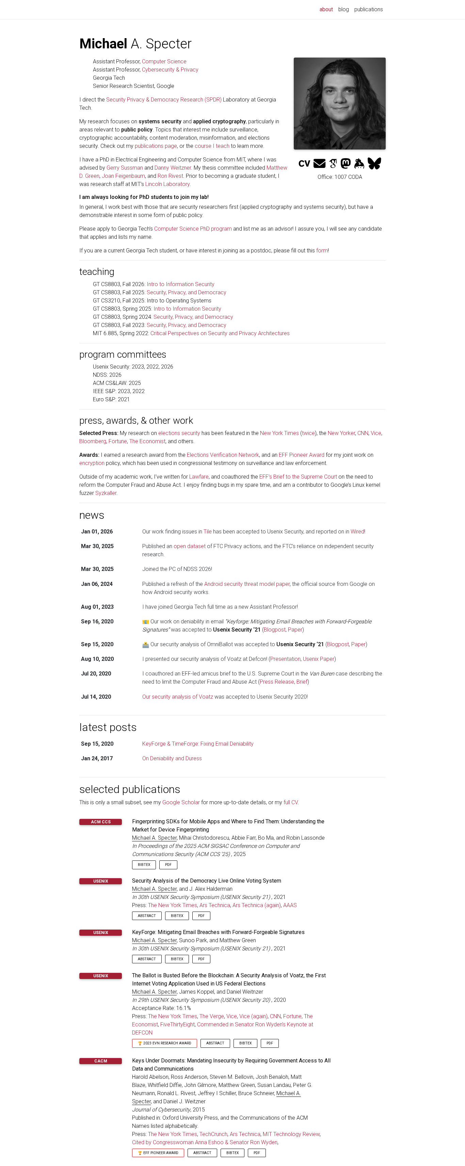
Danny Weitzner (173, 168)
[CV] (304, 164)
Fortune (118, 441)
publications (368, 9)
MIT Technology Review (291, 1134)
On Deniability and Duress (172, 758)
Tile (208, 531)
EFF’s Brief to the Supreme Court (298, 476)
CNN (362, 433)
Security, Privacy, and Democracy (186, 292)
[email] (319, 164)
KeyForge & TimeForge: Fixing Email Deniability (198, 744)
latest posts (108, 727)
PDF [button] (168, 864)
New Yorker (341, 433)
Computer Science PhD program (193, 229)
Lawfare (199, 476)
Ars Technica (214, 905)
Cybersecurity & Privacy (170, 69)
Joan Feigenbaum (123, 176)
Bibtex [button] (144, 864)
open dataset (190, 546)
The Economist (147, 441)
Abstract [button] (147, 916)
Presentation (285, 659)
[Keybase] (359, 164)
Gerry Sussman (125, 168)
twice (308, 433)
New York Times (279, 433)
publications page (156, 146)
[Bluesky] (374, 164)
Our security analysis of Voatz (177, 697)
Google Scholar (181, 802)
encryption (92, 463)
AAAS (290, 905)
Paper (295, 629)
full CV (291, 802)
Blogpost (275, 629)
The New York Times (172, 905)
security (190, 433)
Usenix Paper (318, 659)
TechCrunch (213, 1134)
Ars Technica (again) (257, 905)
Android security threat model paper (247, 584)
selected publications (129, 789)
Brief (301, 682)
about (328, 9)
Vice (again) (253, 1016)
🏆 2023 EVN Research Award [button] (164, 1043)
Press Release (277, 682)
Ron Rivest (170, 176)
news (92, 515)
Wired (357, 531)
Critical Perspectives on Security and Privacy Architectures (220, 333)
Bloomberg (92, 441)
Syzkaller (105, 493)
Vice (376, 433)
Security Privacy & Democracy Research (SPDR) (164, 99)
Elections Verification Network (223, 455)
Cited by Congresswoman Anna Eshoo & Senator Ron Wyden (204, 1142)
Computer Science (164, 61)
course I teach (212, 146)
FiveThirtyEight (177, 1024)
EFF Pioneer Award (301, 455)
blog (343, 9)
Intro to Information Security (180, 284)
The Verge (211, 1016)
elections (169, 433)
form (322, 250)
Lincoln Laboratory (167, 184)
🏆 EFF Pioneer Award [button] (158, 1153)
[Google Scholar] (332, 164)
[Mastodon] (345, 164)
